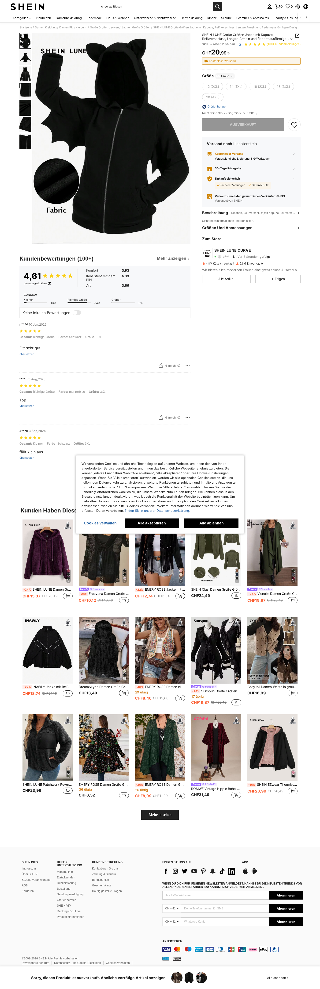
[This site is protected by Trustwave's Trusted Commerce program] (165, 958)
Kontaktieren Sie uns (105, 868)
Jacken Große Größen (136, 27)
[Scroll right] (306, 17)
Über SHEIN (29, 874)
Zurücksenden (66, 877)
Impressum (29, 868)
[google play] (254, 873)
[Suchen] (217, 6)
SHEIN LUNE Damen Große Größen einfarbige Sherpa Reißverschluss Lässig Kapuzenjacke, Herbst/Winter (48, 589)
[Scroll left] (300, 17)
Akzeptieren (172, 941)
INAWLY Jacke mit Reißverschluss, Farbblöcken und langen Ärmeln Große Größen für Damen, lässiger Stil (48, 687)
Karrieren (28, 891)
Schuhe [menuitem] (226, 18)
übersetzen (26, 354)
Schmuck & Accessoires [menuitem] (252, 18)
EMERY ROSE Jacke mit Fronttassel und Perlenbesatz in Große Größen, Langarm (160, 589)
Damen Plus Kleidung (73, 27)
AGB (25, 885)
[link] (279, 6)
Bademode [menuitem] (94, 18)
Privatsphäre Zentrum (35, 963)
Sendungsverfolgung (70, 894)
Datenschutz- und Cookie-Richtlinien (77, 963)
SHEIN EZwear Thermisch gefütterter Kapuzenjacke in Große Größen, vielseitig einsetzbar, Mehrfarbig (273, 784)
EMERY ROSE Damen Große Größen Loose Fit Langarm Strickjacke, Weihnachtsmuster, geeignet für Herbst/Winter (104, 784)
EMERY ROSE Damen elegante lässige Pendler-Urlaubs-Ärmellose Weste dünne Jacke (160, 687)
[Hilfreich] (161, 366)
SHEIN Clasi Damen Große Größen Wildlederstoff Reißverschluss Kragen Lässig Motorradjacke (216, 589)
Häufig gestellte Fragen (107, 891)
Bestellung (64, 888)
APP (245, 862)
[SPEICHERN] (294, 125)
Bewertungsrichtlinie (35, 283)
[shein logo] (28, 6)
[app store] (245, 873)
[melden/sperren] (187, 366)
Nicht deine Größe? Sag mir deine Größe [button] (228, 113)
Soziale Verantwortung (36, 879)
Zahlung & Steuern (104, 874)
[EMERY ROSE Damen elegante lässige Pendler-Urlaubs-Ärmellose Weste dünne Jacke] (160, 650)
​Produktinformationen (70, 917)
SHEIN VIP (64, 905)
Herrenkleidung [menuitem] (192, 18)
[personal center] (269, 6)
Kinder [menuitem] (211, 18)
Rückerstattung (66, 883)
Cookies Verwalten (118, 963)
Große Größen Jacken (104, 27)
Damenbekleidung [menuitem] (69, 18)
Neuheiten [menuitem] (43, 18)
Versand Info (65, 872)
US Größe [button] (222, 76)
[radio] (212, 87)
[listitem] (47, 564)
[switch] (77, 312)
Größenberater (66, 900)
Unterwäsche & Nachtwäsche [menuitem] (155, 18)
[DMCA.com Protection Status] (177, 958)
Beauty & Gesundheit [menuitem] (288, 18)
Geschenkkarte (101, 885)
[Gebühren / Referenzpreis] (228, 53)
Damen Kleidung (45, 27)
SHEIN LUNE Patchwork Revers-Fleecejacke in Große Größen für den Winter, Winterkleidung (47, 784)
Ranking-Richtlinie (69, 911)
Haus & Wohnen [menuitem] (117, 18)
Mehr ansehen (160, 815)
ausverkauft (243, 125)
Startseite (25, 27)
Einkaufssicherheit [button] (227, 179)
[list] (199, 871)
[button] (298, 6)
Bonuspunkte (100, 879)
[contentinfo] (232, 949)
